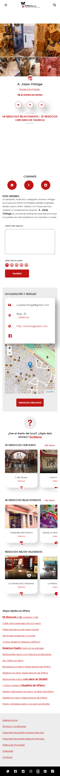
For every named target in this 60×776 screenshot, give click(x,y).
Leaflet (50, 391)
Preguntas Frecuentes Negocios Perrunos (23, 738)
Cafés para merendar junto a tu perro (21, 623)
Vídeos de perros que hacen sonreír (20, 629)
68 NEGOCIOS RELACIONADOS (20, 116)
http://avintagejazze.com (32, 326)
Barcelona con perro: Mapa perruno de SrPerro (26, 666)
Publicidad (7, 750)
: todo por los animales (23, 648)
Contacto (7, 757)
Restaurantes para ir (24, 679)
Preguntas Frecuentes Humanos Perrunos (23, 732)
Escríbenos (36, 437)
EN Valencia (37, 120)
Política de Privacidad (13, 744)
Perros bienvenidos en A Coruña (18, 635)
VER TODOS (49, 445)
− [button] (9, 353)
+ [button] (9, 348)
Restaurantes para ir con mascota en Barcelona (26, 654)
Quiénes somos (10, 720)
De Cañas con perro (12, 660)
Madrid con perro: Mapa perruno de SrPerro (24, 697)
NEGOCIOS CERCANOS (30, 402)
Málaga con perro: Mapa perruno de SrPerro (25, 672)
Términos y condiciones (14, 726)
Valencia (23, 317)
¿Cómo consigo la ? (24, 685)
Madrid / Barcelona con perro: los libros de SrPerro (28, 691)
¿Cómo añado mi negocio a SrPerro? (21, 641)
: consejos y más (20, 617)
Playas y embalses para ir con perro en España (26, 703)
